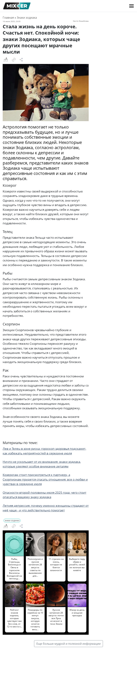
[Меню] (131, 6)
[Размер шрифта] (5, 60)
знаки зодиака (12, 520)
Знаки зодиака (27, 18)
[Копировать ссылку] (14, 60)
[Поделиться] (21, 60)
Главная (8, 18)
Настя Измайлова (81, 21)
